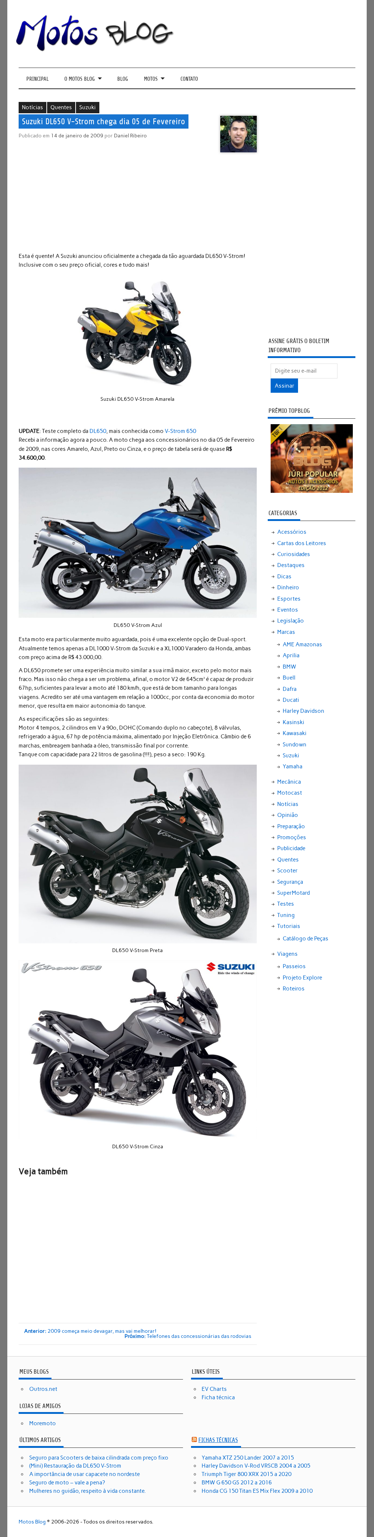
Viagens (287, 954)
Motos (151, 79)
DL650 (97, 431)
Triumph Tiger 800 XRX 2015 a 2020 (246, 1474)
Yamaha (292, 766)
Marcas (286, 632)
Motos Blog (32, 1522)
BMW (289, 666)
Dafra (290, 689)
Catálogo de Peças (305, 938)
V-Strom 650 (180, 431)
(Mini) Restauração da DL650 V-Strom (75, 1465)
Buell (289, 677)
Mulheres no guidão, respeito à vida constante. (87, 1491)
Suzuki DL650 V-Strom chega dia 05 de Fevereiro (103, 121)
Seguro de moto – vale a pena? (67, 1482)
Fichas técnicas (218, 1440)
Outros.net (43, 1389)
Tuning (286, 915)
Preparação (291, 826)
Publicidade (291, 848)
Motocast (289, 793)
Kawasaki (294, 733)
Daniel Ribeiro (130, 135)
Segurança (290, 882)
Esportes (289, 599)
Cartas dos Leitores (301, 543)
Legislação (290, 620)
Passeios (294, 966)
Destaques (291, 565)
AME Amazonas (302, 644)
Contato (189, 79)
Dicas (284, 576)
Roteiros (294, 988)
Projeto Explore (302, 977)
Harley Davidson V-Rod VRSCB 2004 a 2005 (256, 1465)
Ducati (291, 700)
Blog (122, 79)
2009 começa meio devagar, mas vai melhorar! (90, 1331)
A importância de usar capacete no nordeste (84, 1474)
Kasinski (293, 722)
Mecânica (289, 782)
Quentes (61, 107)
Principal (37, 79)
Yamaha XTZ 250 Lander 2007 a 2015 (248, 1457)
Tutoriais (288, 926)
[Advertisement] (138, 203)
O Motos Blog (79, 79)
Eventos (287, 609)
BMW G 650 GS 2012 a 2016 (237, 1482)
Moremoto (42, 1423)
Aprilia (291, 655)
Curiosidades (293, 554)
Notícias (32, 107)
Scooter (287, 870)
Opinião (287, 815)
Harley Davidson (303, 711)
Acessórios (291, 532)
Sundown (294, 744)
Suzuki (87, 107)
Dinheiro (288, 587)
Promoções (291, 837)
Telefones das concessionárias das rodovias (188, 1336)
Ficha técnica (218, 1397)
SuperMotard (293, 893)
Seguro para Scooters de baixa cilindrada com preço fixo (98, 1457)
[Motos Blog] (95, 49)
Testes (285, 904)
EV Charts (214, 1389)
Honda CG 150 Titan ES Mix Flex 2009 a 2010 (257, 1491)
